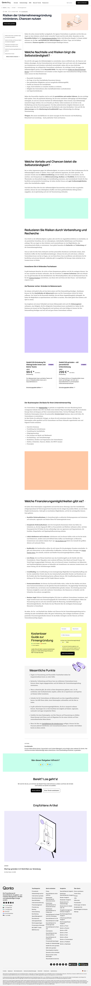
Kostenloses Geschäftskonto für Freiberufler (51, 910)
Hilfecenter (77, 900)
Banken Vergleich (64, 897)
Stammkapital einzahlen (52, 950)
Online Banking (36, 911)
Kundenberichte (78, 907)
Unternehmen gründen (37, 896)
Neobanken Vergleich (65, 899)
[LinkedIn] (57, 964)
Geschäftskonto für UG (52, 918)
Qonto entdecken (82, 2)
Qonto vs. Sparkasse (65, 944)
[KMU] (31, 3)
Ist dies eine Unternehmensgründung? (70, 640)
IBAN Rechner (35, 929)
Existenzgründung (34, 278)
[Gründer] (17, 3)
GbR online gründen (51, 948)
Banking (34, 909)
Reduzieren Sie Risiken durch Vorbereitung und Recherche (11, 45)
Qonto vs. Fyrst (64, 935)
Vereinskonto (49, 931)
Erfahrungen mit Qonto (80, 905)
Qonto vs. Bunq (64, 937)
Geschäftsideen (36, 900)
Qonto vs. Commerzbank (66, 939)
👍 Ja (41, 764)
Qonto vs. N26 (63, 930)
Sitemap (76, 911)
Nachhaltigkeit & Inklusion (81, 909)
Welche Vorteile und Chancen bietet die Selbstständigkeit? (13, 41)
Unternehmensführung (37, 902)
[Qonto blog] (6, 3)
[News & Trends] (37, 3)
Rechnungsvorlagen (37, 923)
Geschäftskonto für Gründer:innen (52, 723)
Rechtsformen (35, 918)
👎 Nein (49, 764)
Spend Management (37, 916)
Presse (76, 896)
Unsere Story (77, 893)
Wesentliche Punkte (9, 53)
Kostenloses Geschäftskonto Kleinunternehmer (50, 899)
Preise (47, 891)
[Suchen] (70, 3)
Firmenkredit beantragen (52, 941)
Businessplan (43, 408)
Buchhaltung (35, 914)
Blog (9, 7)
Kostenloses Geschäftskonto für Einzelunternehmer (51, 905)
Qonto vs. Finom (64, 926)
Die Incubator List (60, 541)
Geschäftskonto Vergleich (66, 891)
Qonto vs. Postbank (65, 941)
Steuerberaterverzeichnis (52, 958)
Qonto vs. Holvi (64, 932)
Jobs (75, 898)
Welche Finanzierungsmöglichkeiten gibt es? (13, 50)
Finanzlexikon (77, 902)
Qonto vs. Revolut (64, 928)
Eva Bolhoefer (24, 11)
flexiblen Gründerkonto (62, 211)
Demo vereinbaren (78, 891)
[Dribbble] (63, 964)
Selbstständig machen (37, 893)
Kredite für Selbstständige (52, 943)
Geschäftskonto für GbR (52, 920)
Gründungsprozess (22, 7)
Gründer (14, 7)
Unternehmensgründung (49, 38)
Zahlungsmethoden (37, 920)
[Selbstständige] (24, 3)
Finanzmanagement (37, 905)
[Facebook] (51, 964)
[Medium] (66, 964)
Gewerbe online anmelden (52, 952)
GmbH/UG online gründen (52, 945)
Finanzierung (35, 907)
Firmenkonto (35, 891)
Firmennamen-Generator (38, 925)
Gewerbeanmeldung (37, 898)
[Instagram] (60, 964)
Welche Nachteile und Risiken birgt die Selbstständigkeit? (13, 36)
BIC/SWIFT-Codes (36, 927)
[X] (54, 964)
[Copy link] (51, 55)
